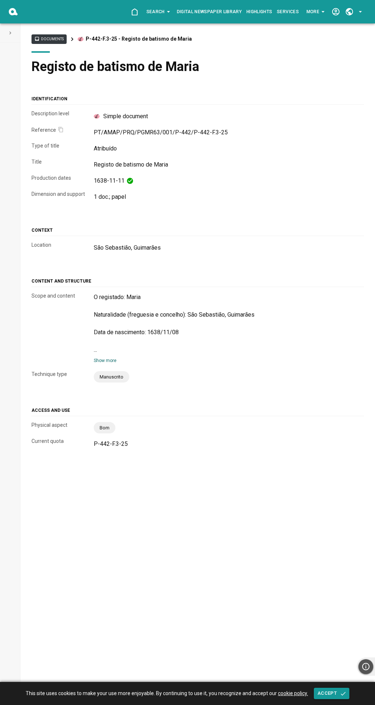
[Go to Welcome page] (134, 12)
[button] (157, 11)
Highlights (259, 11)
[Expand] (10, 33)
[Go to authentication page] (335, 12)
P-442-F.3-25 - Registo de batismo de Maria (139, 39)
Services (288, 11)
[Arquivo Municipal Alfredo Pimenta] (13, 11)
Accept (327, 693)
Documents (49, 38)
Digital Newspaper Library (209, 11)
